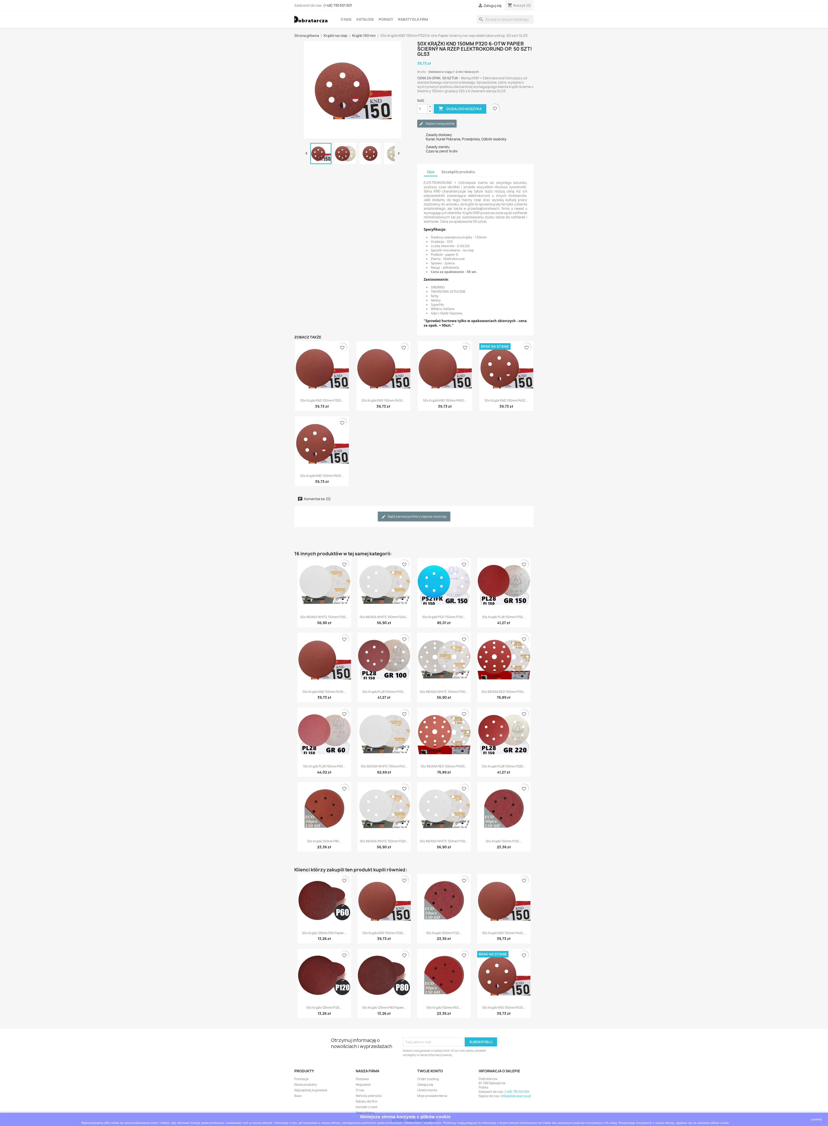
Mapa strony (365, 1112)
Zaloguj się (425, 1084)
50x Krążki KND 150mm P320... (321, 400)
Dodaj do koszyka (460, 108)
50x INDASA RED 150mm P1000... (444, 766)
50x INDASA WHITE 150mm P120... (324, 617)
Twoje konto (430, 1071)
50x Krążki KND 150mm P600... (445, 400)
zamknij (816, 1119)
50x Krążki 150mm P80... (324, 841)
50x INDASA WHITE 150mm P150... (444, 692)
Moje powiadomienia (432, 1096)
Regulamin (363, 1084)
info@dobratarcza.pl (516, 1096)
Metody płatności (369, 1096)
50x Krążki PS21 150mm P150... (444, 617)
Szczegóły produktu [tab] (458, 172)
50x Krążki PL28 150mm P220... (504, 766)
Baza (297, 1096)
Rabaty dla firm (413, 19)
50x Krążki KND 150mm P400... (383, 400)
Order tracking (428, 1079)
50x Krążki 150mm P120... (504, 841)
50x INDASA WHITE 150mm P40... (384, 766)
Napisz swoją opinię (440, 123)
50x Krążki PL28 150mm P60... (324, 766)
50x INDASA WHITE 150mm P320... (384, 841)
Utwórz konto (427, 1090)
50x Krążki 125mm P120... (324, 1007)
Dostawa (362, 1079)
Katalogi (365, 19)
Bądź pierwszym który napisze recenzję (417, 516)
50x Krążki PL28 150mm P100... (384, 692)
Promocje (301, 1079)
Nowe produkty (305, 1084)
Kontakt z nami (366, 1107)
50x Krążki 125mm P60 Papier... (324, 933)
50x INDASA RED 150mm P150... (503, 692)
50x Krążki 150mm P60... (444, 1007)
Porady (386, 19)
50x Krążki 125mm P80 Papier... (384, 1007)
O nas (346, 19)
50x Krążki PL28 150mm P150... (503, 617)
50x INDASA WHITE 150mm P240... (384, 617)
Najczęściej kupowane (310, 1090)
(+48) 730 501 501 (337, 5)
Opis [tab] (430, 172)
